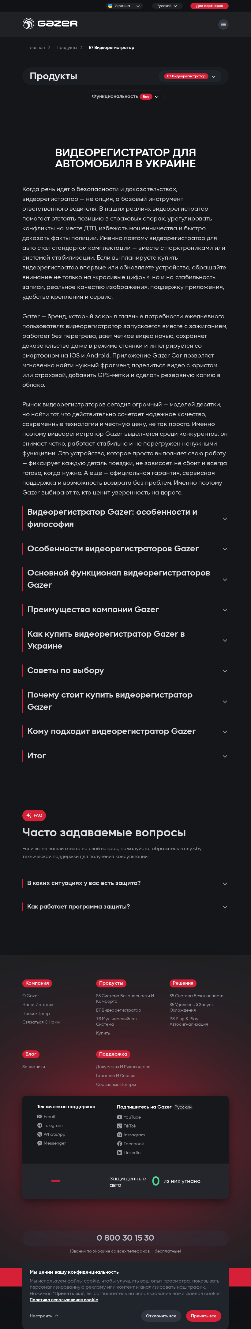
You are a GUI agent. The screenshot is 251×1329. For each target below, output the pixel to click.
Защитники (33, 1066)
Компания (37, 983)
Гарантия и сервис (115, 1075)
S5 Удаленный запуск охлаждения (192, 1007)
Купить (103, 1033)
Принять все (203, 1316)
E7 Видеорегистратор (118, 1010)
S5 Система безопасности (196, 995)
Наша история (37, 1004)
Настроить (41, 1316)
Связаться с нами (41, 1022)
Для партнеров (209, 6)
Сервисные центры (116, 1084)
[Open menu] (223, 24)
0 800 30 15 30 (125, 1238)
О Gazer (30, 995)
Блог (30, 1054)
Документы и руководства (123, 1066)
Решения (183, 983)
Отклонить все (161, 1316)
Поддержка (113, 1054)
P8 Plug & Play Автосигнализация (189, 1021)
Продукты (111, 983)
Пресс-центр (36, 1013)
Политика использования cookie (64, 1299)
